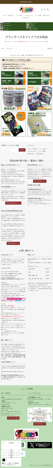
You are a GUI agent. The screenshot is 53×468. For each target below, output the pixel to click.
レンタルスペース (32, 151)
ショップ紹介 (42, 149)
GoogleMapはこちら (40, 423)
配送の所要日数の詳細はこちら (13, 203)
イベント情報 (41, 151)
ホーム (29, 149)
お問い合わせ (31, 153)
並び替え (2, 48)
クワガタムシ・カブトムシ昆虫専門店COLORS (42, 465)
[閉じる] (20, 439)
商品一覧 (35, 149)
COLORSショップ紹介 (13, 418)
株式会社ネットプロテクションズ (18, 307)
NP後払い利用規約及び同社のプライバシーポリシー (12, 313)
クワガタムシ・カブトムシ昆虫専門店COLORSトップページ (19, 41)
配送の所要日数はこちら (39, 181)
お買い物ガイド (40, 153)
